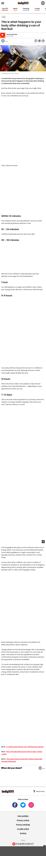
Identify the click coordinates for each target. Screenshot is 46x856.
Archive (23, 833)
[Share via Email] (43, 40)
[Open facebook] (15, 805)
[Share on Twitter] (39, 40)
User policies (23, 816)
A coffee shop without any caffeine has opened (24, 747)
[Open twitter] (23, 805)
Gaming (26, 9)
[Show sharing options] (43, 541)
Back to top (40, 791)
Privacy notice (23, 820)
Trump (37, 9)
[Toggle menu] (3, 3)
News (15, 9)
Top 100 (5, 9)
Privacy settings (23, 824)
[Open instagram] (31, 805)
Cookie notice (23, 829)
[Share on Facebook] (35, 40)
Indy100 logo (23, 3)
